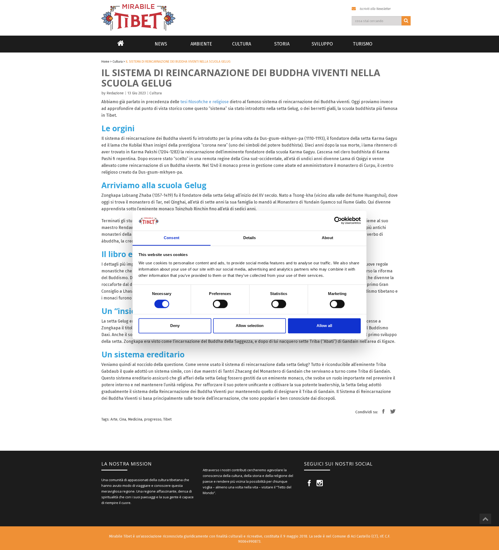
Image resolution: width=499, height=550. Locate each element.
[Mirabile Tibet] (249, 11)
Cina (122, 419)
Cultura (241, 44)
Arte (113, 419)
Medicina (135, 419)
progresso (152, 419)
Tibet (167, 419)
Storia (282, 44)
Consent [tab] (171, 237)
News (161, 44)
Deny (175, 325)
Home (120, 46)
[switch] (220, 304)
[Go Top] (485, 519)
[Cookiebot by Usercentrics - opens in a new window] (338, 221)
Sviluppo (322, 44)
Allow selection (250, 325)
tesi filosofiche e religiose (204, 101)
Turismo (362, 44)
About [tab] (327, 237)
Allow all (324, 325)
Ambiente (201, 44)
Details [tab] (249, 237)
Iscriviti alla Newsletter (375, 9)
